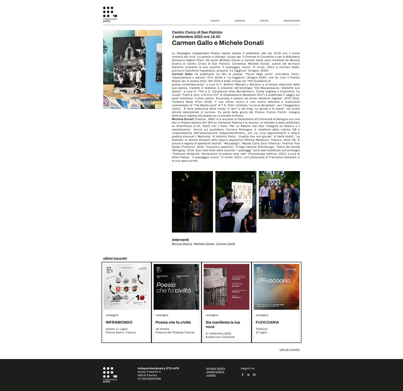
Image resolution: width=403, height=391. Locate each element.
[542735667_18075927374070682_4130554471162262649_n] (226, 265)
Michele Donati (204, 243)
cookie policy (215, 371)
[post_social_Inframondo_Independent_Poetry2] (126, 265)
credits (211, 375)
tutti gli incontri (290, 349)
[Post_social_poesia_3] (176, 265)
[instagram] (254, 375)
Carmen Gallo (225, 243)
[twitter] (248, 375)
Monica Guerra (182, 243)
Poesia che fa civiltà (173, 322)
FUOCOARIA (267, 322)
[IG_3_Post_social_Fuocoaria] (276, 265)
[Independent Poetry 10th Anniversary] (110, 7)
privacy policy (215, 368)
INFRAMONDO (119, 322)
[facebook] (242, 375)
